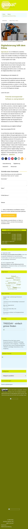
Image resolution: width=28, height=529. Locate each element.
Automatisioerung (7, 163)
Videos (16, 20)
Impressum (3, 525)
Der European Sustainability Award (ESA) (11, 254)
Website (3, 202)
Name (3, 188)
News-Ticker (12, 20)
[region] (14, 360)
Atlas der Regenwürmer (8, 305)
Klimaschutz (14, 166)
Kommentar (4, 179)
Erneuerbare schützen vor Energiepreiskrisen (13, 312)
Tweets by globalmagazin (7, 384)
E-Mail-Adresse (5, 195)
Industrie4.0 (5, 166)
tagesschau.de (4, 51)
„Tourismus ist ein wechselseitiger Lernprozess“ (14, 301)
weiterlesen (12, 154)
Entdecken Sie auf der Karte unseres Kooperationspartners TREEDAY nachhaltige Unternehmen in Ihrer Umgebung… (13, 342)
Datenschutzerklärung (6, 526)
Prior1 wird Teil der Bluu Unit (9, 308)
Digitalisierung (16, 163)
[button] (2, 158)
